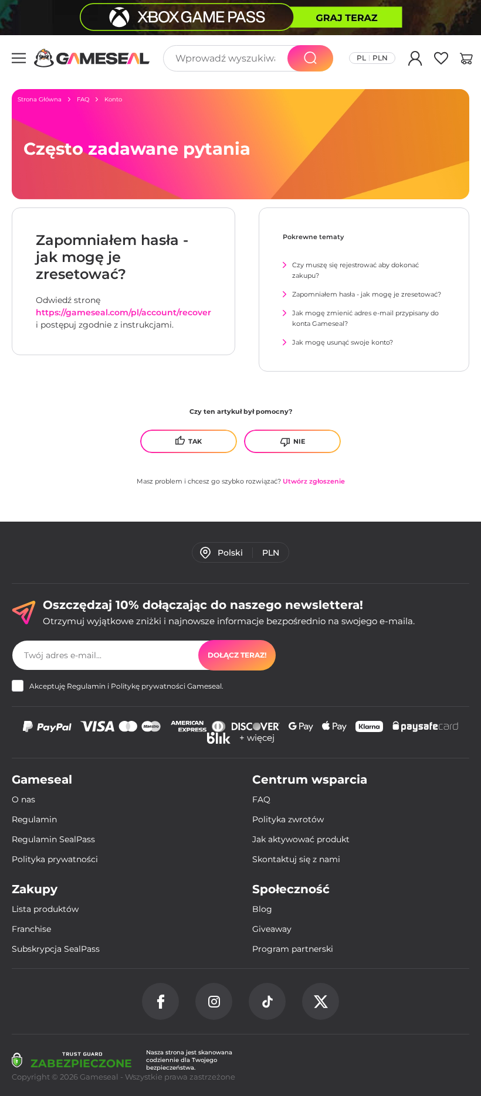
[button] (466, 60)
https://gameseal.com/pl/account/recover (123, 312)
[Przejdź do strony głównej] (92, 58)
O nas (23, 799)
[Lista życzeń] (441, 60)
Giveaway (272, 929)
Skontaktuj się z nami (296, 859)
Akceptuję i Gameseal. (126, 686)
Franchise (31, 929)
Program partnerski (292, 949)
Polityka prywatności (55, 859)
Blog (262, 909)
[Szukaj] (310, 58)
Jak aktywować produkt (301, 839)
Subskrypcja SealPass (56, 949)
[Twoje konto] (415, 60)
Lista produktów (45, 909)
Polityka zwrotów (288, 819)
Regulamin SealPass (53, 839)
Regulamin (86, 686)
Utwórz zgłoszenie (314, 481)
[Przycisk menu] (19, 58)
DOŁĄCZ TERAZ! (237, 655)
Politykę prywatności (148, 686)
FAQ (261, 799)
